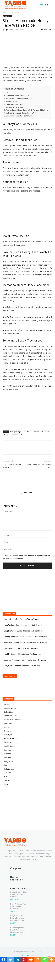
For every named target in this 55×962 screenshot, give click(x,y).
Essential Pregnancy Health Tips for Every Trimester (25, 660)
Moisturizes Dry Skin (14, 107)
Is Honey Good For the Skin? (17, 96)
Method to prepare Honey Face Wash (21, 113)
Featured (8, 727)
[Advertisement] (27, 410)
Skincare (7, 772)
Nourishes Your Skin (14, 104)
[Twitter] (11, 35)
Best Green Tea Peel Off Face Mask (40, 466)
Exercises (8, 723)
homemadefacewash (41, 432)
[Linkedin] (27, 956)
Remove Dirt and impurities (17, 98)
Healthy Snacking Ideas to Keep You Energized (22, 654)
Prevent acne (11, 101)
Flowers (7, 731)
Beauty (7, 704)
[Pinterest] (16, 35)
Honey (6, 435)
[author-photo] (27, 489)
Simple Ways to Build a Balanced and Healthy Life (24, 631)
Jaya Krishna (9, 30)
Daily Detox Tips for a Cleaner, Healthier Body (22, 666)
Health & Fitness (11, 738)
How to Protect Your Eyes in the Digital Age (21, 648)
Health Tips (8, 742)
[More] (28, 35)
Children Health (10, 716)
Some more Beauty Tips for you (19, 116)
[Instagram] (22, 956)
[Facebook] (5, 35)
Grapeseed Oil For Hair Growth (12, 466)
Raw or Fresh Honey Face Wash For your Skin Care (27, 110)
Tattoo (7, 780)
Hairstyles (8, 735)
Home (5, 12)
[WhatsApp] (22, 35)
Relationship (9, 769)
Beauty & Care (14, 12)
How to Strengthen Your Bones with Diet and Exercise (25, 643)
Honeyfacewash (16, 435)
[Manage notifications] (49, 956)
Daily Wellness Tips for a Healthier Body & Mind (23, 625)
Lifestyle (7, 754)
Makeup (7, 757)
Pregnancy (8, 761)
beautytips (27, 432)
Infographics (9, 750)
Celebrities (8, 712)
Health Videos (9, 746)
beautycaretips (15, 432)
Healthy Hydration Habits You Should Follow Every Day (25, 637)
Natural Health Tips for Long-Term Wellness (21, 619)
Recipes (7, 765)
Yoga (6, 784)
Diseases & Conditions (13, 719)
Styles (6, 776)
